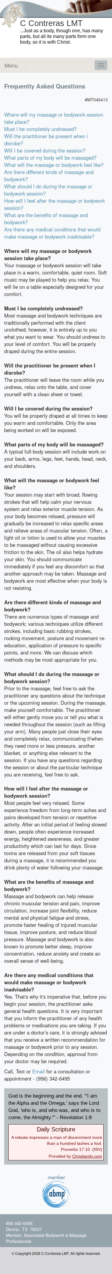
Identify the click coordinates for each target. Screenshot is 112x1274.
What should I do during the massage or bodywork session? (48, 190)
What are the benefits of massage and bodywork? (46, 218)
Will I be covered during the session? (44, 150)
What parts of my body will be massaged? (50, 157)
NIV (97, 1149)
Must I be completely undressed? (40, 128)
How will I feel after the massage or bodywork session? (54, 204)
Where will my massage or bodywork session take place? (53, 118)
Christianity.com (87, 1156)
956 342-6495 (19, 1223)
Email (38, 1071)
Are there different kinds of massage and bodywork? (48, 175)
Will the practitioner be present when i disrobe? (46, 139)
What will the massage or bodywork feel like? (54, 164)
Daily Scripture (56, 1129)
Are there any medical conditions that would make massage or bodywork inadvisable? (52, 233)
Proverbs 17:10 (75, 1149)
